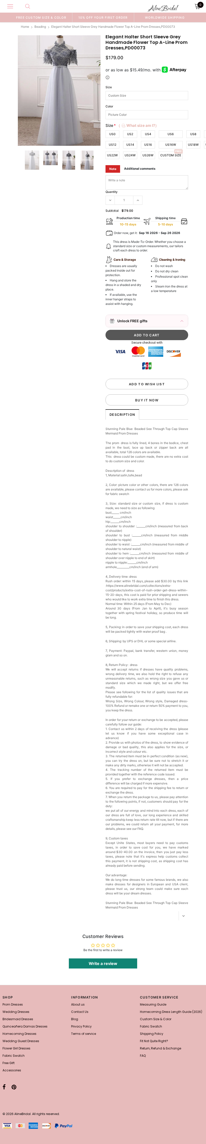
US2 (130, 134)
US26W (147, 155)
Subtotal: (112, 211)
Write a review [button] (103, 963)
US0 (112, 134)
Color (109, 106)
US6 (171, 134)
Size (109, 87)
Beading (40, 26)
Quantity (112, 192)
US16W (170, 144)
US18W (193, 144)
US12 (112, 144)
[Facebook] (4, 1087)
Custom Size (170, 155)
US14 (130, 144)
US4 (148, 134)
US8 (193, 134)
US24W (130, 155)
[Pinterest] (14, 1087)
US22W (112, 155)
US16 (148, 144)
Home (25, 26)
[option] (41, 17)
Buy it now (147, 400)
